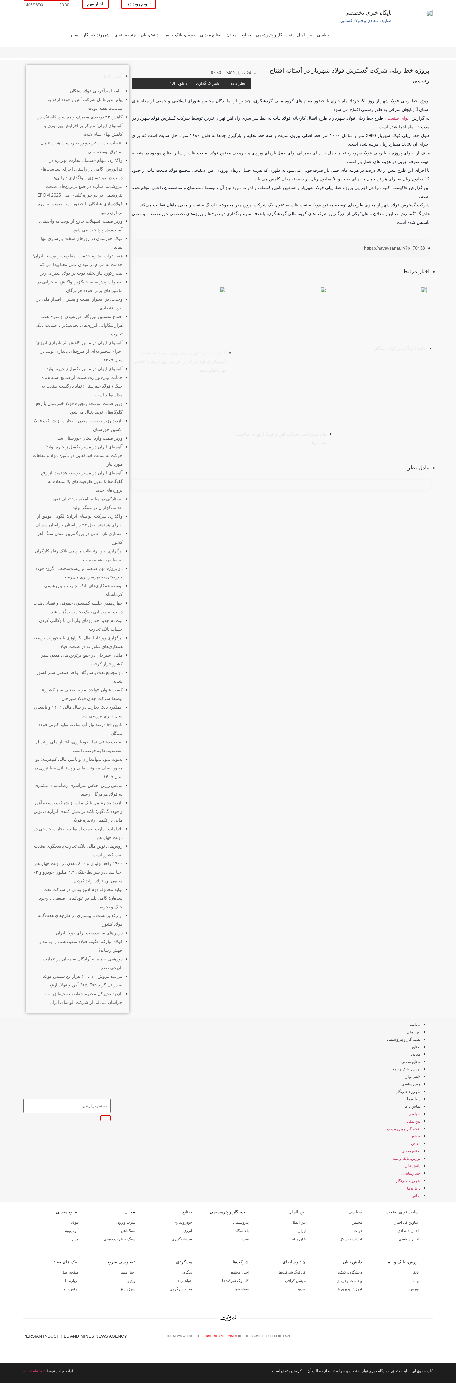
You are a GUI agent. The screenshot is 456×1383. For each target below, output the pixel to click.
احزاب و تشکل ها (348, 1239)
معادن (231, 35)
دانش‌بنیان (150, 35)
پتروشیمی (241, 1222)
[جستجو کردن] (105, 1118)
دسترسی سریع (121, 1261)
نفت (245, 1239)
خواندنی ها (184, 1281)
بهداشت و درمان (349, 1281)
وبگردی (186, 1272)
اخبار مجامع (240, 1272)
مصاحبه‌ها (241, 1289)
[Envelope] (409, 1338)
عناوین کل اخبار (407, 1222)
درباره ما (413, 1099)
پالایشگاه (242, 1231)
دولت (358, 1231)
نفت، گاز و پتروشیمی (274, 35)
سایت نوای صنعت (402, 1211)
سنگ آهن (128, 1231)
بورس (414, 1289)
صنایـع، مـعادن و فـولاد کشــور (366, 20)
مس (75, 1239)
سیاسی (323, 35)
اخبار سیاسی (409, 1239)
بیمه (416, 1281)
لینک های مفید (65, 1261)
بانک (415, 1272)
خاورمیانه (298, 1239)
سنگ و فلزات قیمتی (119, 1239)
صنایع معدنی (210, 35)
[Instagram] (419, 1338)
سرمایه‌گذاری (182, 1239)
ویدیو (302, 1289)
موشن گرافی (295, 1281)
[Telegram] (430, 1338)
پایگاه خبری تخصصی (368, 13)
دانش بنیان (352, 1261)
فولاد (74, 1222)
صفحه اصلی (69, 1272)
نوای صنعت (397, 118)
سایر (74, 35)
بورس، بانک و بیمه (179, 35)
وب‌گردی (184, 1261)
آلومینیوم (71, 1231)
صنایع (246, 35)
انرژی (187, 1231)
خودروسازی (183, 1222)
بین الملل (297, 1211)
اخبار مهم (128, 1272)
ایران (302, 1231)
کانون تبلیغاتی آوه (34, 1370)
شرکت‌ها (241, 1261)
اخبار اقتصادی (408, 1231)
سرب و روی (125, 1222)
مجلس (357, 1222)
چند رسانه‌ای (125, 35)
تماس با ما (412, 1106)
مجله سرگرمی (180, 1289)
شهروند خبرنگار (96, 35)
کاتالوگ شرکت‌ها (292, 1272)
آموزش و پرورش (349, 1289)
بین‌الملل (304, 35)
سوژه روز (127, 1289)
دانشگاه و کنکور (349, 1272)
